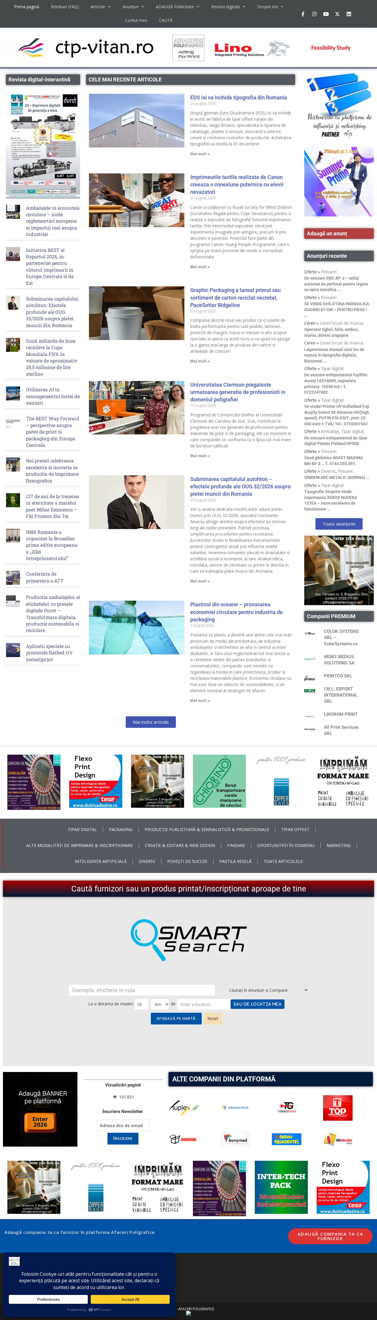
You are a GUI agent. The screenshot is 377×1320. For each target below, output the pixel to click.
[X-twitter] (337, 14)
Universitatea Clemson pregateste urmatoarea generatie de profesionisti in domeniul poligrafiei (237, 392)
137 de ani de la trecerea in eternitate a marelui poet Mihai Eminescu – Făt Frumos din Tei (52, 506)
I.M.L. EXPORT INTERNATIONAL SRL (341, 695)
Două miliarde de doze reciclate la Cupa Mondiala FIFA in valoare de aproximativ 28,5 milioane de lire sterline (51, 357)
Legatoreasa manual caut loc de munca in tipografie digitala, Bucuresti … (334, 355)
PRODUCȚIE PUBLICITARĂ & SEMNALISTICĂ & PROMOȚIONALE (207, 829)
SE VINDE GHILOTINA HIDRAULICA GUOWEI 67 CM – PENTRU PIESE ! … (336, 309)
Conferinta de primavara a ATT (45, 577)
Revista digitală (225, 6)
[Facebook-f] (303, 14)
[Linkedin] (349, 14)
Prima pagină (26, 6)
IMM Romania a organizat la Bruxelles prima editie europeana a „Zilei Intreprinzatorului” (51, 545)
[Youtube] (326, 14)
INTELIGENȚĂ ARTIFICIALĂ (101, 861)
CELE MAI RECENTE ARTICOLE (125, 79)
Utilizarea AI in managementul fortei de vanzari (53, 396)
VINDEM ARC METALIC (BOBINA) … (336, 477)
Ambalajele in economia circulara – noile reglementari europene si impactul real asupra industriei (53, 221)
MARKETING (339, 845)
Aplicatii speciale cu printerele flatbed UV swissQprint (49, 652)
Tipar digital (332, 368)
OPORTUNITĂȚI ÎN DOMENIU (286, 845)
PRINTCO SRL (338, 676)
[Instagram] (314, 14)
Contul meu (136, 20)
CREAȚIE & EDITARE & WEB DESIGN (180, 845)
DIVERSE (147, 861)
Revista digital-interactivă (39, 79)
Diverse (328, 471)
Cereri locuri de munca (341, 323)
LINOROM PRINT (341, 714)
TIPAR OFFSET (295, 829)
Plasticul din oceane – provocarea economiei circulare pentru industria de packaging (236, 611)
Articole (98, 6)
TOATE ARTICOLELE (283, 861)
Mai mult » (200, 153)
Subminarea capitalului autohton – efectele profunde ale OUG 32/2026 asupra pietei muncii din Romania (240, 486)
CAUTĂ (166, 20)
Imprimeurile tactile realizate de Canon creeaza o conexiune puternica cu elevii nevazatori (236, 184)
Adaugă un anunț (327, 233)
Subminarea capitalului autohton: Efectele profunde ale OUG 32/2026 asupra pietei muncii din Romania (52, 311)
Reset (212, 1018)
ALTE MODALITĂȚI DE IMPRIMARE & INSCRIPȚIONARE (79, 845)
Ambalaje (330, 431)
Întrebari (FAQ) (65, 6)
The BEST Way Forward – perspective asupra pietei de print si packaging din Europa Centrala (52, 431)
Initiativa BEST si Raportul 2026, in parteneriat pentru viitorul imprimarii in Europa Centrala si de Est (50, 266)
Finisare (328, 272)
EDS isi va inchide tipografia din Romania (238, 97)
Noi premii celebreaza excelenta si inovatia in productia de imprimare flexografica (52, 470)
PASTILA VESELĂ (235, 861)
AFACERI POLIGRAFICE (196, 1308)
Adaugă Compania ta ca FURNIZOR (330, 1236)
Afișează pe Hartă (176, 1018)
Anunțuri (130, 6)
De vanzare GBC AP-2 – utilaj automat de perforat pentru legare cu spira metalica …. (336, 284)
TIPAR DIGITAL (82, 829)
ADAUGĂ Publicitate (175, 6)
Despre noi (267, 6)
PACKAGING (121, 829)
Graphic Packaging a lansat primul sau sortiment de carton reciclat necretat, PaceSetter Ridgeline (235, 297)
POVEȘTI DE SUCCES (187, 861)
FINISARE (236, 845)
